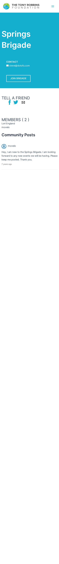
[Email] (23, 102)
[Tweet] (15, 102)
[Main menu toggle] (53, 6)
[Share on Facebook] (9, 102)
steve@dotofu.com (19, 65)
